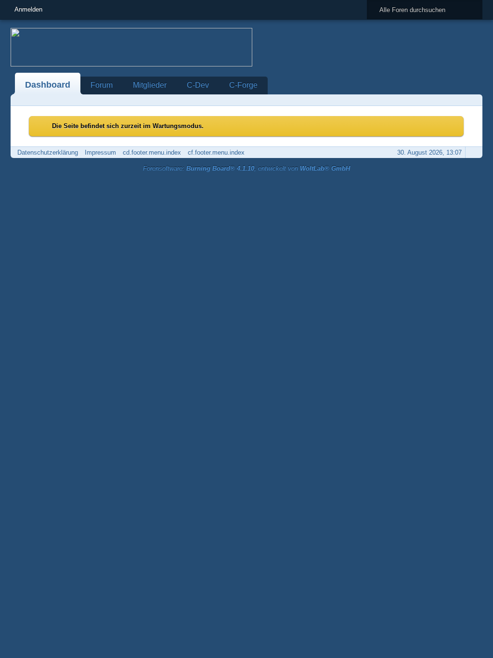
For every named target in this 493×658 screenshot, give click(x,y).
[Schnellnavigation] (459, 99)
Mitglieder (150, 85)
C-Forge (243, 85)
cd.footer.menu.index (152, 152)
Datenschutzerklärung (47, 152)
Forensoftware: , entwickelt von (246, 168)
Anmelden (28, 9)
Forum (102, 85)
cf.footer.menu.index (216, 152)
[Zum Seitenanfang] (472, 152)
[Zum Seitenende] (472, 99)
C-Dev (198, 85)
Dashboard (47, 85)
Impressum (100, 152)
